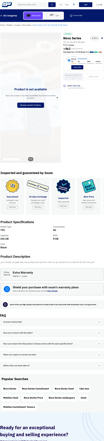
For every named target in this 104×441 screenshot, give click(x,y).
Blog (66, 5)
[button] (52, 4)
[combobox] (36, 4)
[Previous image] (4, 98)
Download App (77, 15)
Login (85, 5)
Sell (61, 5)
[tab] (33, 15)
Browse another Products (31, 105)
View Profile (77, 67)
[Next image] (57, 98)
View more (12, 207)
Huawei (71, 45)
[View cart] (74, 4)
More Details (52, 291)
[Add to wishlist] (102, 38)
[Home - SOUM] (7, 4)
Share (96, 38)
